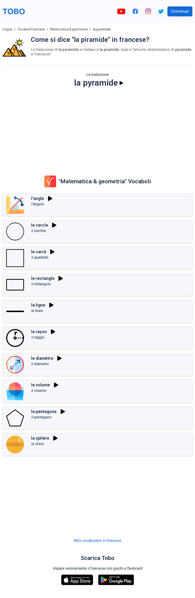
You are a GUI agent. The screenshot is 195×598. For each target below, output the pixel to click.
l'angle (37, 198)
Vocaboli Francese (31, 29)
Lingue (7, 29)
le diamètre (42, 358)
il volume (38, 390)
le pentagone (44, 411)
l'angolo (37, 204)
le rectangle (42, 278)
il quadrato (40, 257)
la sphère (40, 438)
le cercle (39, 225)
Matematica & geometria (69, 29)
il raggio (37, 337)
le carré (38, 251)
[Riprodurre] (121, 83)
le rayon (39, 331)
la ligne (38, 304)
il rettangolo (41, 284)
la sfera (37, 444)
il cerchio (38, 231)
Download (180, 11)
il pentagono (41, 417)
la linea (37, 310)
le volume (40, 384)
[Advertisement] (97, 128)
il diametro (40, 364)
